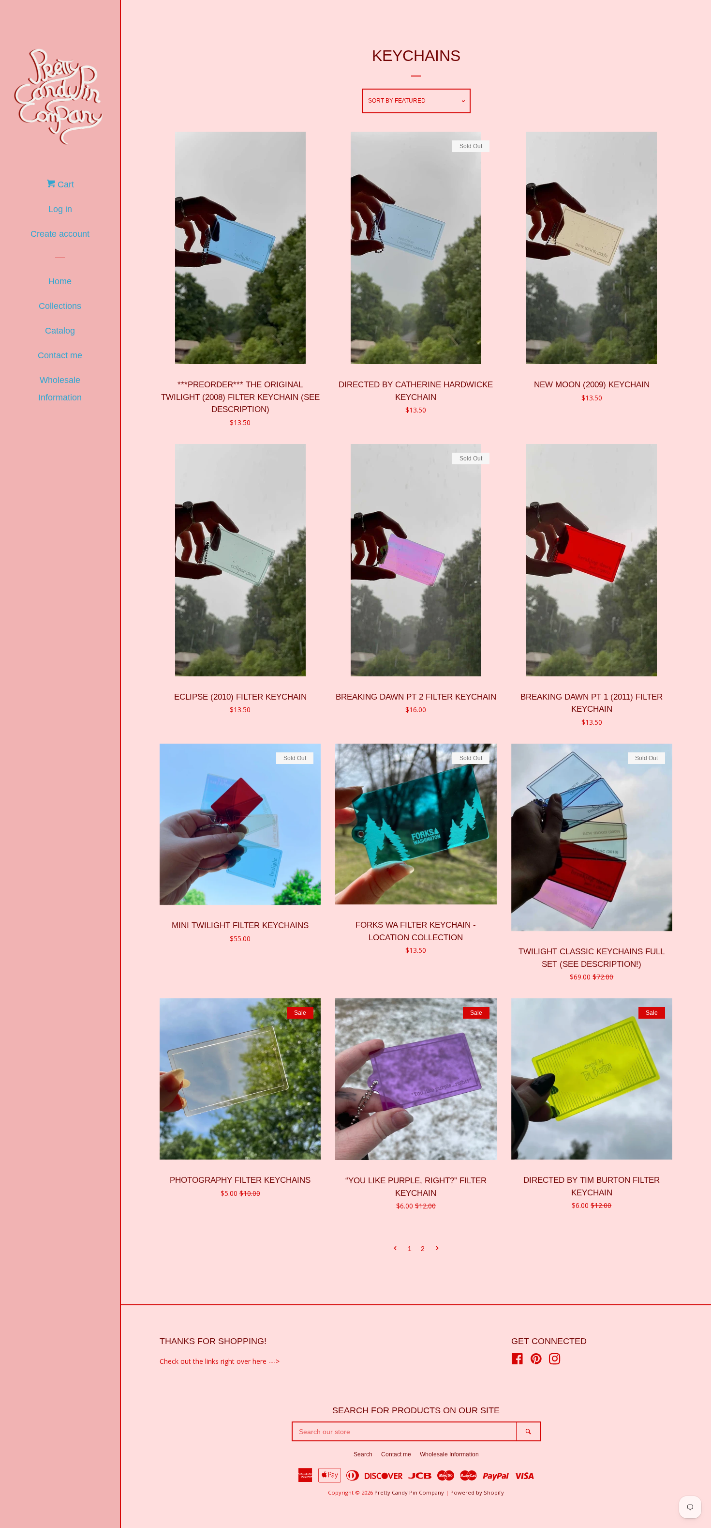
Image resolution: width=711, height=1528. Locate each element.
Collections (60, 306)
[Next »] (437, 1249)
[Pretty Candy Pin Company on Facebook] (517, 1360)
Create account (59, 234)
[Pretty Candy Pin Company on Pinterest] (536, 1360)
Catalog (60, 331)
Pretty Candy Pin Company (409, 1492)
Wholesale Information (60, 388)
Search (363, 1454)
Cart (64, 184)
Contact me (60, 355)
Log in (60, 209)
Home (60, 281)
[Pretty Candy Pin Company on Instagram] (555, 1360)
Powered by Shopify (477, 1492)
